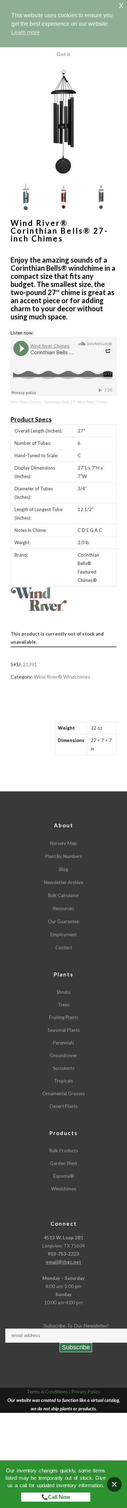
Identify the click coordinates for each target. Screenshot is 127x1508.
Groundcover (63, 1055)
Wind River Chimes (26, 402)
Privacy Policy (86, 1391)
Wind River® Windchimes (62, 677)
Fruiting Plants (63, 1017)
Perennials (63, 1043)
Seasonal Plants (64, 1030)
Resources (63, 908)
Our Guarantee (63, 921)
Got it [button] (63, 54)
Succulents (63, 1068)
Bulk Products (63, 1150)
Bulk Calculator (63, 895)
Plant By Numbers (63, 856)
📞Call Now (55, 1497)
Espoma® (63, 1176)
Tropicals (63, 1081)
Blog (63, 869)
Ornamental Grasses (63, 1093)
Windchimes (63, 1188)
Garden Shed (63, 1163)
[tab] (27, 730)
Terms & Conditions (47, 1391)
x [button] (121, 5)
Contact (63, 947)
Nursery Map (63, 843)
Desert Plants (64, 1106)
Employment (63, 934)
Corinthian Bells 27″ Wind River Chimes (76, 402)
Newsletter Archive (63, 882)
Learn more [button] (25, 32)
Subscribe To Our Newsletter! (76, 1326)
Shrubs (63, 992)
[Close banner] (114, 1484)
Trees (63, 1004)
